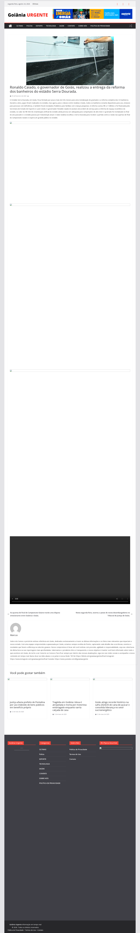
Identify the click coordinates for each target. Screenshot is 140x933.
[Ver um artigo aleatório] (130, 26)
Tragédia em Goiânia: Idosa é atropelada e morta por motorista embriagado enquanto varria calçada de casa (69, 706)
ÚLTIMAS (19, 26)
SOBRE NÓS (82, 26)
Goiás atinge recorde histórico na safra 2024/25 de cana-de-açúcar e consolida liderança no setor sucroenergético (112, 706)
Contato (72, 759)
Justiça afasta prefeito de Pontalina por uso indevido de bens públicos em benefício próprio (27, 705)
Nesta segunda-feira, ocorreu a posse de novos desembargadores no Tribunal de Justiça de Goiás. (103, 614)
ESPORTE (39, 26)
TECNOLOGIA (51, 26)
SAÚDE (61, 26)
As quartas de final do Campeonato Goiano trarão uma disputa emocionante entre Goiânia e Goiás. (35, 614)
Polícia (29, 26)
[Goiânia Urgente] (10, 26)
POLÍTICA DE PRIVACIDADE (100, 26)
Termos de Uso (75, 754)
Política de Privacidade (78, 749)
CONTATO (71, 26)
